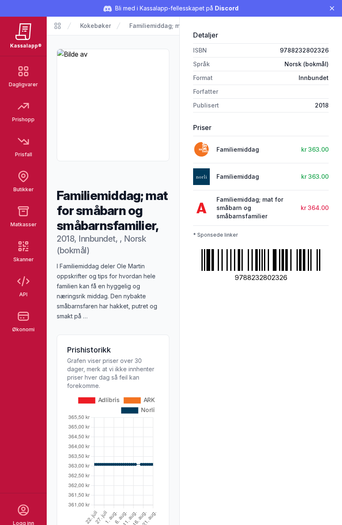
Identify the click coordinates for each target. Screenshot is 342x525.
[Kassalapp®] (57, 26)
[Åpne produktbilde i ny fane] (113, 105)
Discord (227, 8)
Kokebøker (95, 25)
